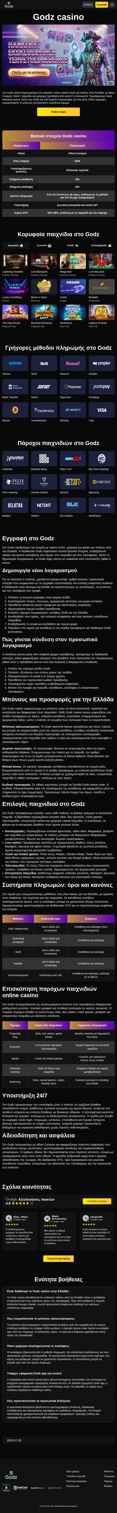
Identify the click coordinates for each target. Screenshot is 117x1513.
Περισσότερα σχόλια (58, 1258)
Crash (70, 245)
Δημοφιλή (13, 245)
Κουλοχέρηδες (99, 245)
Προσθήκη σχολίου (97, 1201)
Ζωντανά (42, 245)
